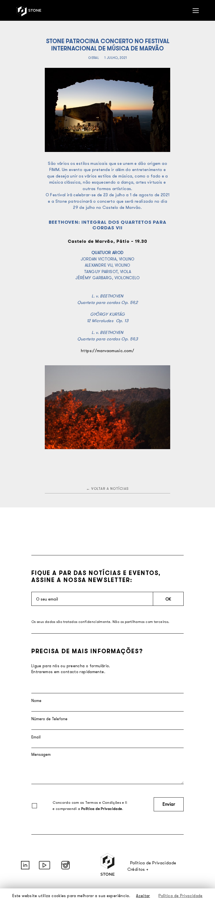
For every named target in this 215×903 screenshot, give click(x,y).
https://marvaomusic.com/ (107, 350)
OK (168, 599)
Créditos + (138, 869)
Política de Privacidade (101, 808)
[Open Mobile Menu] (196, 10)
